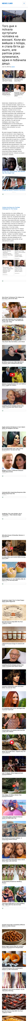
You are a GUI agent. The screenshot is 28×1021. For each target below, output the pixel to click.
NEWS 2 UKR (7, 3)
